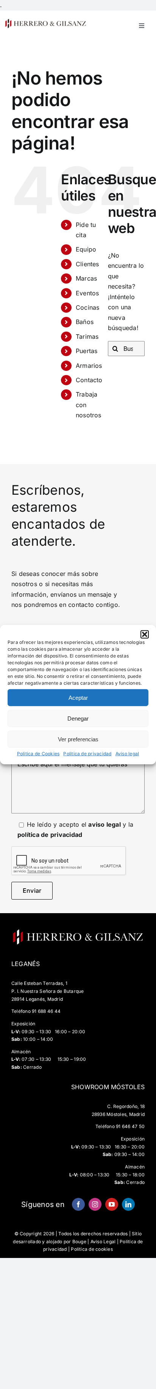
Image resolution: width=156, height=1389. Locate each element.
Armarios (89, 365)
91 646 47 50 (130, 1126)
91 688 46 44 (46, 1011)
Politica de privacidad (87, 753)
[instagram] (95, 1204)
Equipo (86, 249)
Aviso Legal (103, 1241)
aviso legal (104, 824)
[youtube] (111, 1204)
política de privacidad (49, 834)
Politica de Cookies (38, 753)
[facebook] (78, 1204)
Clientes (87, 264)
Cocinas (88, 307)
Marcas (86, 278)
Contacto (89, 380)
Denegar (78, 718)
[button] (144, 634)
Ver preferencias (78, 739)
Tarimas (87, 336)
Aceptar (78, 697)
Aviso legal (127, 753)
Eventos (87, 293)
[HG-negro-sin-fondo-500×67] (45, 21)
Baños (85, 322)
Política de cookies (92, 1249)
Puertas (87, 351)
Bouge (79, 1241)
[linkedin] (128, 1204)
